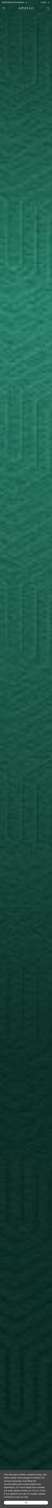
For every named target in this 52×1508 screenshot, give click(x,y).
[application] (26, 754)
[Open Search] (48, 8)
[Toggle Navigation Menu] (3, 8)
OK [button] (26, 1503)
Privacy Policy (39, 1491)
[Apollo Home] (26, 8)
